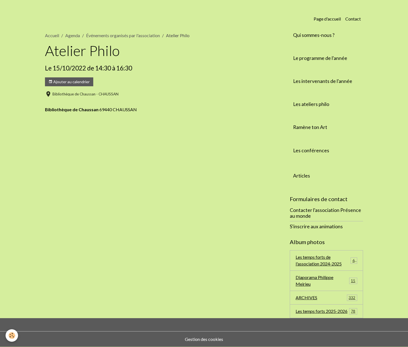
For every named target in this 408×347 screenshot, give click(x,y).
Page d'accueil (327, 18)
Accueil (52, 35)
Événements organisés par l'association (123, 35)
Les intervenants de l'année (322, 81)
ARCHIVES (325, 297)
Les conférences (311, 150)
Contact (353, 18)
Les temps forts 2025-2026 (325, 311)
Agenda (72, 35)
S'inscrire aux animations (316, 226)
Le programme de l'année (320, 58)
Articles (301, 176)
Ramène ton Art (310, 127)
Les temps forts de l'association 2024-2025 (326, 260)
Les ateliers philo (311, 104)
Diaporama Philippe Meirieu (325, 281)
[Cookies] (12, 335)
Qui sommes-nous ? (313, 35)
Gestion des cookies (204, 339)
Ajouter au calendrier (71, 81)
